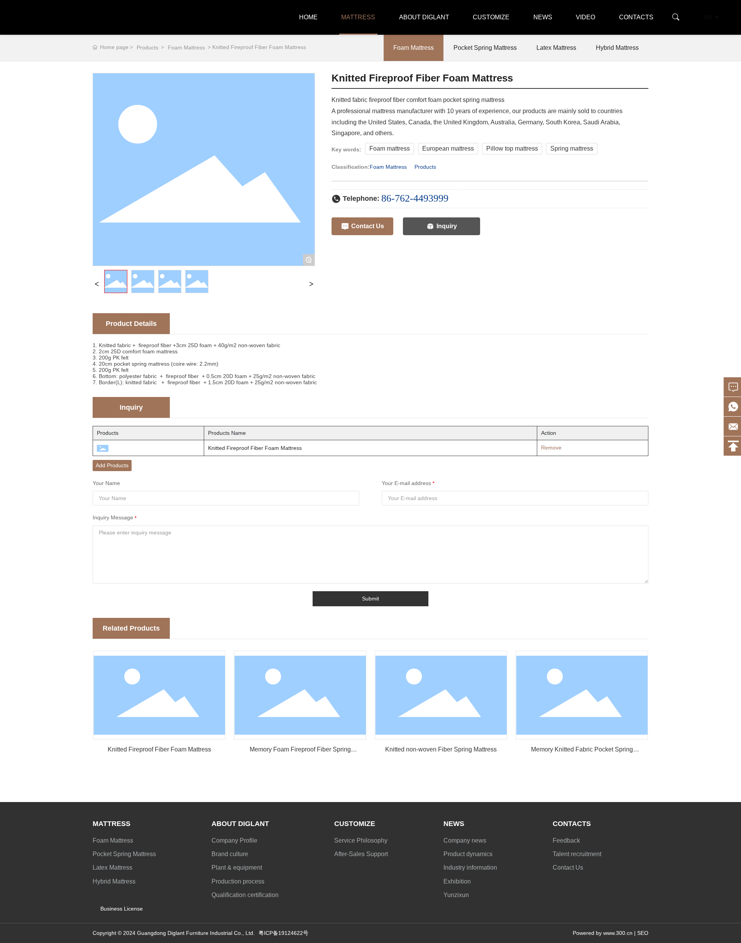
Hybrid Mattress (617, 47)
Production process (237, 881)
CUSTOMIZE (491, 17)
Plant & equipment (236, 867)
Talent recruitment (577, 854)
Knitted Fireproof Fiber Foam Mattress (159, 749)
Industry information (470, 867)
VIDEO (585, 17)
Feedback (566, 840)
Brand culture (229, 854)
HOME (308, 17)
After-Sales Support (361, 854)
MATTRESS (358, 17)
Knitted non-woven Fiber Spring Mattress (441, 749)
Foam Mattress (186, 47)
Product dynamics (467, 854)
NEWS (542, 17)
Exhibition (457, 881)
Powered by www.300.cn (603, 933)
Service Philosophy (360, 840)
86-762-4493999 (414, 198)
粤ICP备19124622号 (283, 933)
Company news (464, 840)
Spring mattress (571, 148)
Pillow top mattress (512, 148)
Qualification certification (245, 895)
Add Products (112, 465)
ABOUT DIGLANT (424, 17)
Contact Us (568, 867)
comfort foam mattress (150, 351)
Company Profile (234, 840)
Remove (549, 447)
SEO (642, 933)
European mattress (448, 148)
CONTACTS (636, 17)
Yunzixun (456, 895)
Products (147, 47)
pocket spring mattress (141, 364)
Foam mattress (389, 148)
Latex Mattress (556, 47)
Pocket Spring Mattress (485, 47)
